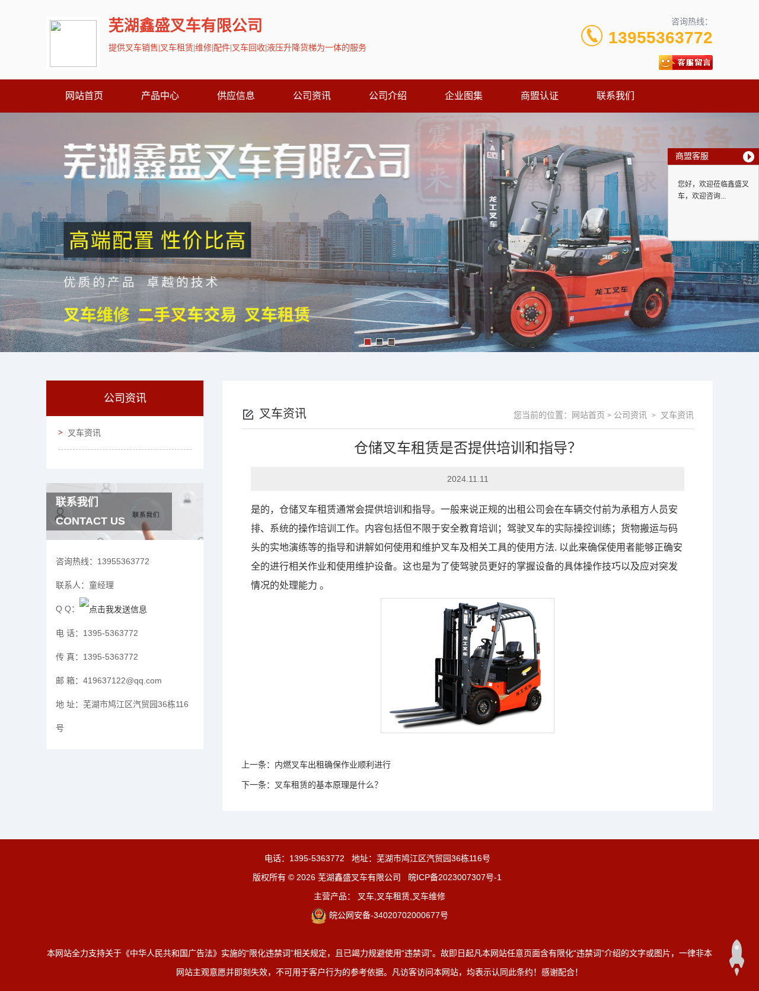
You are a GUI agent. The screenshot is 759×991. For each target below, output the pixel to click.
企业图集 (464, 96)
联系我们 (615, 96)
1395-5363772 (317, 858)
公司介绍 (388, 96)
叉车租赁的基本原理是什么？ (328, 784)
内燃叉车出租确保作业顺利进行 (333, 764)
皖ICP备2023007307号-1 (455, 877)
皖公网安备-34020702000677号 (388, 915)
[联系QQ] (113, 608)
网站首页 (84, 96)
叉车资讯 (84, 432)
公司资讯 (312, 96)
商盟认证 (540, 96)
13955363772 (660, 37)
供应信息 (236, 96)
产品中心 (160, 96)
